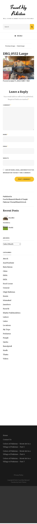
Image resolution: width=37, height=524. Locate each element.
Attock (5, 259)
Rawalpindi (7, 346)
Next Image (21, 46)
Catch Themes (22, 482)
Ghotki (10, 227)
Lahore (6, 317)
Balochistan (7, 267)
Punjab (5, 338)
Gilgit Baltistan (9, 292)
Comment (7, 105)
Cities (5, 271)
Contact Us (7, 440)
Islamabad (7, 300)
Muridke (11, 218)
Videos (5, 359)
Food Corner (8, 284)
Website (6, 158)
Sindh (5, 350)
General (6, 288)
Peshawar (7, 334)
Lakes (5, 321)
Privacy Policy (18, 475)
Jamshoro (7, 304)
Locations (7, 325)
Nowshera (6, 223)
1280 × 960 (25, 81)
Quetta (5, 342)
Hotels (5, 296)
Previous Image (10, 46)
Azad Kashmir (8, 263)
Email (5, 146)
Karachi (6, 309)
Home (5, 435)
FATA (5, 279)
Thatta (5, 354)
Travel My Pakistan (18, 10)
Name (5, 134)
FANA (5, 275)
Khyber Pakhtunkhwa (11, 313)
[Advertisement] (18, 504)
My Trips (6, 329)
